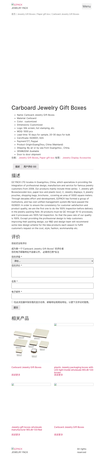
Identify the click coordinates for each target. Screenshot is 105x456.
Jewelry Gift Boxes (26, 14)
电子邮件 (16, 292)
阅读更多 (15, 374)
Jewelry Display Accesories (76, 157)
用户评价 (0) (30, 166)
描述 (17, 166)
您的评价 (16, 265)
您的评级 (16, 257)
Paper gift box (43, 14)
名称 (14, 281)
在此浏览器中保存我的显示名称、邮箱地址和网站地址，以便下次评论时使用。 (52, 302)
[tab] (17, 166)
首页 (13, 14)
